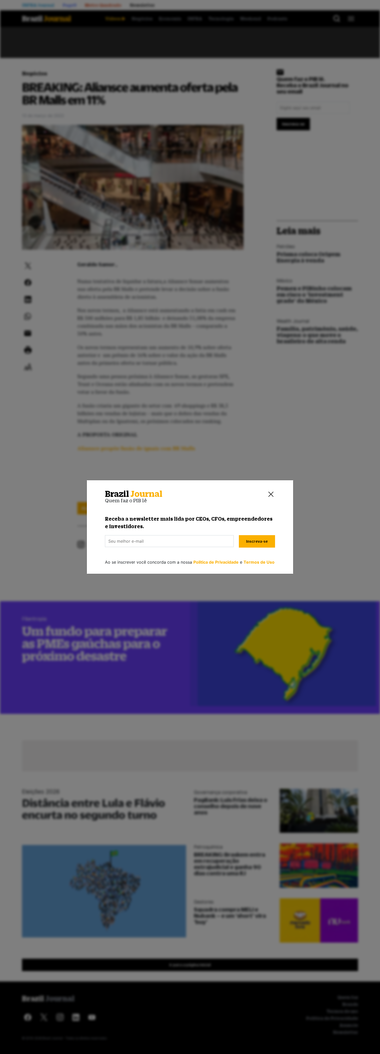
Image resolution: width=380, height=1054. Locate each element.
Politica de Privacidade (216, 562)
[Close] (271, 494)
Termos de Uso (259, 562)
